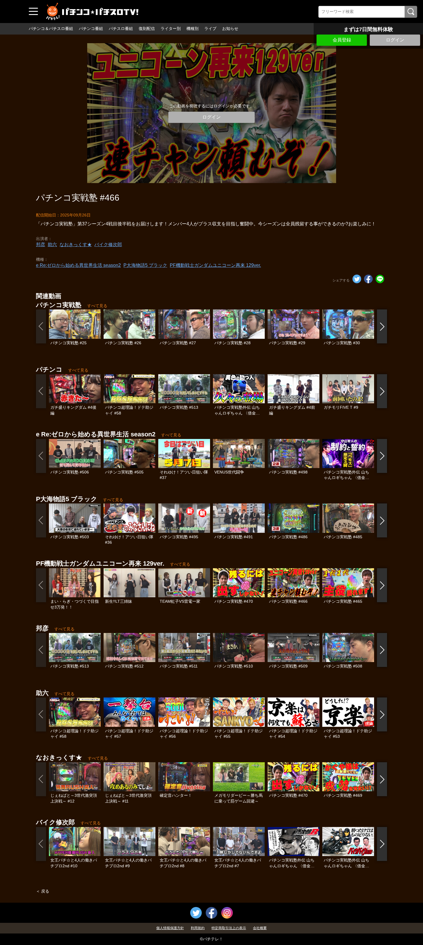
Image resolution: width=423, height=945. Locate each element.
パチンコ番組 (91, 28)
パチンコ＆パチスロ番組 (51, 28)
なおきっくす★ (76, 244)
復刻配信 (147, 28)
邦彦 (40, 244)
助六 (52, 244)
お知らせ (230, 28)
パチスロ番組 (121, 28)
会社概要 (260, 928)
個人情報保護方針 (170, 928)
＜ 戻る (42, 891)
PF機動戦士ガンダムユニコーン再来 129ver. (215, 265)
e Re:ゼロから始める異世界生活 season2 (78, 265)
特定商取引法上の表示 (229, 928)
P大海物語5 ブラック (145, 265)
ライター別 (171, 28)
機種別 (192, 28)
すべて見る (97, 305)
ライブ (210, 28)
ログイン (395, 39)
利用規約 (198, 928)
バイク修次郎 (108, 244)
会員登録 (342, 39)
